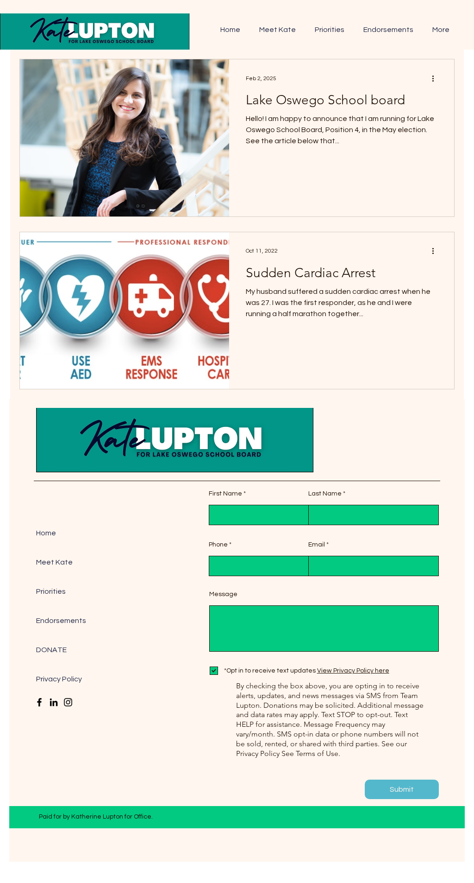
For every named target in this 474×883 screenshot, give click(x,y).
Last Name (325, 493)
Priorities (51, 591)
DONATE (51, 650)
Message (223, 594)
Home (46, 533)
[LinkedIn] (53, 702)
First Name (225, 493)
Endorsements (60, 620)
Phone (218, 544)
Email (316, 544)
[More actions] (436, 78)
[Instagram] (68, 702)
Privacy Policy (59, 679)
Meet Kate (54, 562)
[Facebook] (39, 702)
